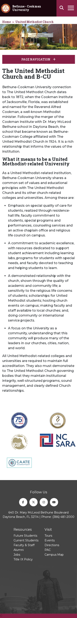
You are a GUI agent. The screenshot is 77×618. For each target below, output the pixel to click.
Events (50, 540)
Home (6, 22)
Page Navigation (36, 59)
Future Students (25, 535)
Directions (52, 545)
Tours (48, 535)
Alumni (19, 550)
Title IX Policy (23, 559)
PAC (48, 550)
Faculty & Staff (24, 545)
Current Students (26, 540)
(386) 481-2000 (63, 517)
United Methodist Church (34, 22)
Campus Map (54, 554)
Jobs (17, 554)
